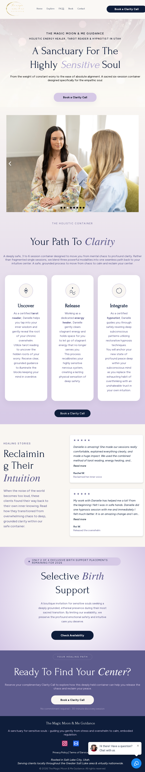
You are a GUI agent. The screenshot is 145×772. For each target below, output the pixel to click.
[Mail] (76, 743)
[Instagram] (64, 743)
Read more (79, 465)
